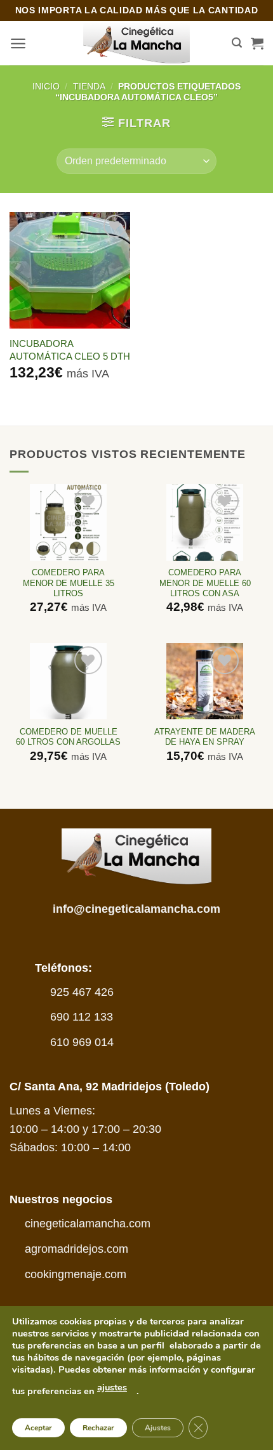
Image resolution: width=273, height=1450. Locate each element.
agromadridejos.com (76, 1249)
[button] (18, 43)
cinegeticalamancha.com (87, 1223)
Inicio (46, 86)
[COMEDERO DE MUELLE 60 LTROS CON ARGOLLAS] (68, 681)
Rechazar (98, 1428)
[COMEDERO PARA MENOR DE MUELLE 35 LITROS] (68, 522)
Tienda (89, 86)
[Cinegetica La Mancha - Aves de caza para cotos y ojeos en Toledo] (136, 43)
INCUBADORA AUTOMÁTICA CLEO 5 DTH (70, 350)
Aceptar (38, 1428)
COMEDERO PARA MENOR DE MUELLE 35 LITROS (68, 583)
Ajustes (158, 1428)
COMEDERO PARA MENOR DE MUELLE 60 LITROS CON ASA (205, 583)
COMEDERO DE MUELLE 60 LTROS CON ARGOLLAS (68, 737)
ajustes (112, 1387)
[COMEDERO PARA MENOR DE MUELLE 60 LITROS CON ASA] (204, 522)
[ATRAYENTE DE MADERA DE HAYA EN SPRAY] (204, 681)
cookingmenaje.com (75, 1274)
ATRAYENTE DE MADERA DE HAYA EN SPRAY (204, 737)
